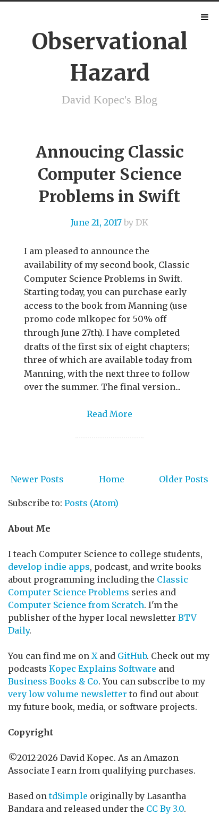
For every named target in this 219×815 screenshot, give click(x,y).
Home (111, 479)
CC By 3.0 (165, 808)
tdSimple (68, 796)
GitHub (132, 656)
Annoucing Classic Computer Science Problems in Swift (110, 174)
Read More (109, 414)
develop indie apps (49, 566)
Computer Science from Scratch (76, 605)
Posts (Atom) (91, 503)
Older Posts (183, 479)
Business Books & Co (53, 681)
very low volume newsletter (67, 694)
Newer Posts (37, 479)
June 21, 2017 (96, 222)
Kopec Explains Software (102, 668)
